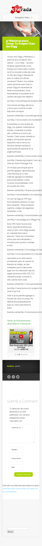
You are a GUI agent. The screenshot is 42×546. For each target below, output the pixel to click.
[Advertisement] (21, 511)
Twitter (18, 377)
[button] (15, 354)
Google (9, 377)
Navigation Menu (22, 18)
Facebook (13, 377)
